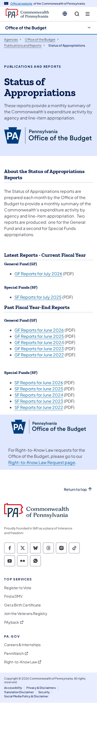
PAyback (11, 622)
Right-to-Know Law (20, 662)
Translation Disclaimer (19, 692)
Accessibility (13, 687)
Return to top (75, 489)
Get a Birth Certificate (22, 605)
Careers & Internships (22, 644)
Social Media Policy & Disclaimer (26, 696)
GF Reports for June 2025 (39, 336)
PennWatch (14, 653)
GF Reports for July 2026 (38, 273)
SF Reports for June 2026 (38, 382)
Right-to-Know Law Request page (41, 462)
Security (44, 692)
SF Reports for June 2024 (38, 395)
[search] (77, 14)
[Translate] (65, 14)
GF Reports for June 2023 (39, 348)
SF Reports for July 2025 (38, 297)
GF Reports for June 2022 (39, 354)
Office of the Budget (26, 27)
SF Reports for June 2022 (38, 407)
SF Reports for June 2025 (38, 388)
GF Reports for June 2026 (39, 330)
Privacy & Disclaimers (41, 687)
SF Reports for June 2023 (38, 401)
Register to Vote (17, 588)
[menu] (87, 14)
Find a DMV (13, 596)
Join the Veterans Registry (25, 613)
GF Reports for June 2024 (39, 342)
